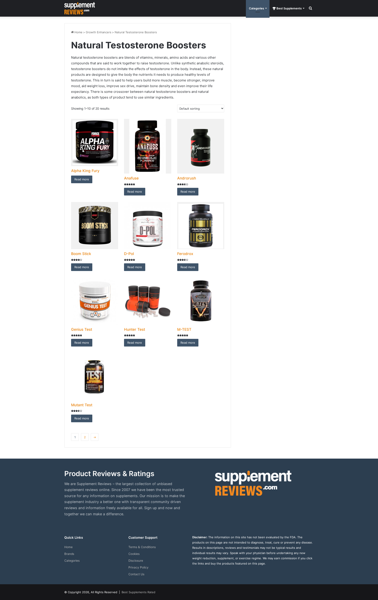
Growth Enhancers (98, 32)
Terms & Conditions (142, 547)
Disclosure (135, 560)
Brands (69, 554)
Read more (81, 179)
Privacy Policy (138, 567)
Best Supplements (289, 8)
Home (78, 32)
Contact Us (136, 574)
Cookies (134, 554)
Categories (256, 8)
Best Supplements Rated (138, 592)
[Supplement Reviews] (79, 8)
